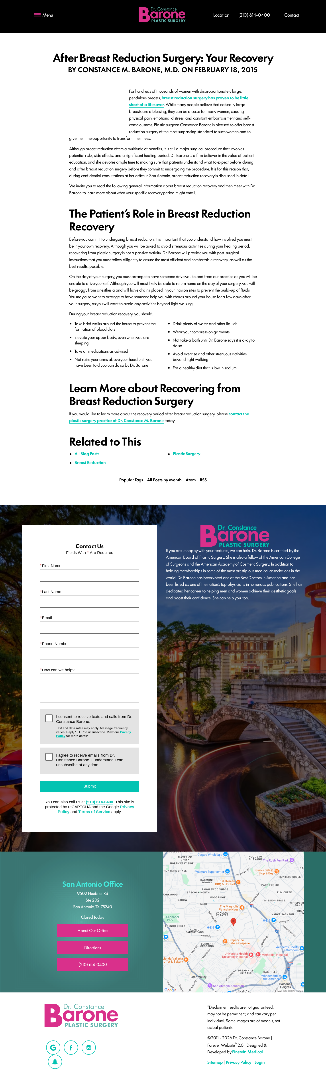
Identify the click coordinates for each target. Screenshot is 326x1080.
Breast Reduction (90, 462)
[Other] (53, 1047)
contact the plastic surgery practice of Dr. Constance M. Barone (159, 416)
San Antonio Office (92, 883)
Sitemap (215, 1062)
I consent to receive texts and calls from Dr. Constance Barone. (94, 726)
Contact (291, 14)
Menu (47, 14)
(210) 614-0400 (99, 802)
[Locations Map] (233, 921)
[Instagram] (89, 1047)
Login (260, 1062)
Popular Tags (131, 479)
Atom (191, 479)
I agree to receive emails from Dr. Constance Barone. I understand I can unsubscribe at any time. (89, 760)
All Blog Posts (87, 453)
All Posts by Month (164, 479)
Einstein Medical (247, 1051)
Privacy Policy (238, 1062)
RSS (203, 479)
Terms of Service (94, 812)
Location (221, 14)
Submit (89, 786)
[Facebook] (71, 1047)
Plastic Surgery (186, 453)
